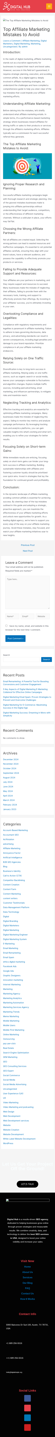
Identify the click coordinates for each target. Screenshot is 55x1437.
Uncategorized (10, 46)
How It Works (27, 1299)
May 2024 (8, 791)
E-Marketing (9, 943)
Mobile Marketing (11, 1021)
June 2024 (8, 786)
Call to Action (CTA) (12, 875)
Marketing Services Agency (16, 1007)
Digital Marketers (11, 925)
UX (4, 1098)
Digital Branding (10, 921)
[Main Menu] (49, 6)
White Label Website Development (19, 1139)
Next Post (28, 551)
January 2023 (9, 809)
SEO (5, 1061)
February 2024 (10, 805)
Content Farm (9, 889)
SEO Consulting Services (14, 1066)
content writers (10, 898)
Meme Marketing (11, 1016)
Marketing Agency (11, 993)
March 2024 (9, 800)
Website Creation (11, 1130)
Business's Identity (12, 871)
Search (6, 655)
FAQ (27, 1288)
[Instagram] (27, 1408)
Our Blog (28, 1283)
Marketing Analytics (12, 998)
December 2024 (10, 759)
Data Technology (11, 912)
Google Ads (8, 971)
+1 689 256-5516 (14, 1343)
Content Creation (11, 884)
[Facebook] (27, 1398)
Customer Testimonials (14, 903)
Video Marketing (10, 1102)
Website (7, 1125)
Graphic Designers (11, 975)
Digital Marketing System (15, 939)
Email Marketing (10, 948)
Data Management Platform (16, 907)
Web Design (8, 1111)
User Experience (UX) (13, 1093)
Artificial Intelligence (12, 857)
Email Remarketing (12, 953)
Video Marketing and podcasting (18, 1107)
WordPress (8, 1143)
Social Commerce (11, 1075)
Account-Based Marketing (15, 830)
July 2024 (7, 782)
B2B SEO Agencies (12, 862)
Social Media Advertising (14, 1084)
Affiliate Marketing (31, 41)
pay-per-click (9, 1043)
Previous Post (28, 545)
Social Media (9, 1080)
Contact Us (27, 1293)
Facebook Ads (9, 966)
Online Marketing (11, 1034)
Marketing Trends (11, 1012)
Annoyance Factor (12, 853)
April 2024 (8, 796)
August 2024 (9, 777)
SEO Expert (8, 1071)
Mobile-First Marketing (13, 1030)
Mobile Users (9, 1025)
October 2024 (9, 768)
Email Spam (8, 957)
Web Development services (16, 1120)
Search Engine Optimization (16, 1052)
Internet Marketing (12, 984)
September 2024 (11, 773)
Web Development (11, 1116)
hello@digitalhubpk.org (14, 1372)
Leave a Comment (12, 41)
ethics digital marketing (14, 962)
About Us (27, 1272)
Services (27, 1277)
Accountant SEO (11, 835)
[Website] (43, 617)
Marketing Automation (13, 1002)
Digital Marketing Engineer (15, 934)
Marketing (35, 43)
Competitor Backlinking (14, 880)
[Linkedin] (27, 1417)
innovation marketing (13, 980)
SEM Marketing (10, 1057)
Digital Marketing (22, 43)
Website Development (13, 1134)
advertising (8, 844)
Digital (6, 916)
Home (27, 1266)
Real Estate (8, 1048)
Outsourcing (9, 1039)
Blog (5, 866)
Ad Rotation (8, 839)
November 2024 (10, 764)
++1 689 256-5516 (14, 1358)
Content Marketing (12, 894)
